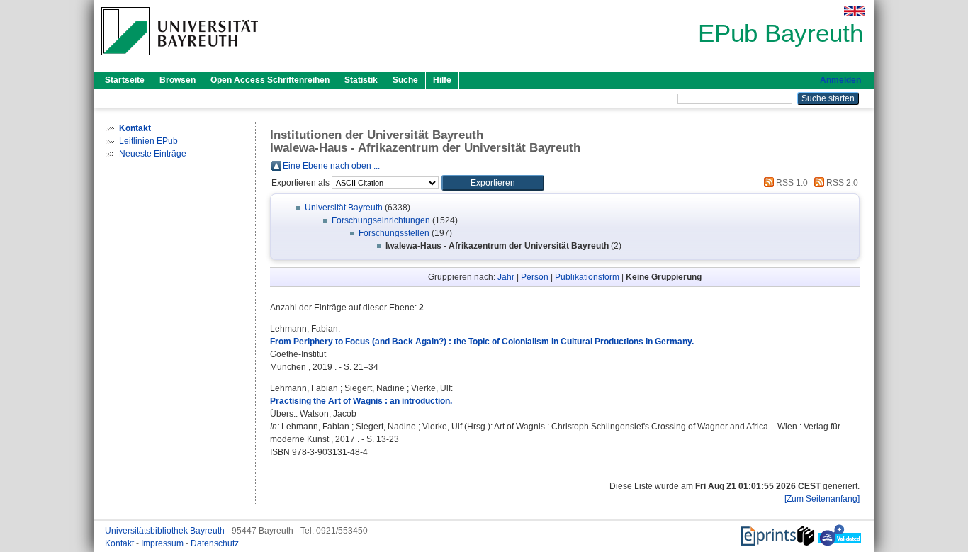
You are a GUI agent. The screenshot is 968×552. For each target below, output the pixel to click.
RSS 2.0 (841, 183)
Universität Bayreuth (344, 208)
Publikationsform (587, 277)
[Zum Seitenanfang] (822, 499)
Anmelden (840, 80)
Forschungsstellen (394, 233)
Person (534, 277)
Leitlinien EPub (148, 141)
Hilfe (442, 80)
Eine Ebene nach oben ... (331, 166)
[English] (854, 11)
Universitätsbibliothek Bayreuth (166, 531)
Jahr (505, 277)
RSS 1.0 (791, 183)
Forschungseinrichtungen (381, 220)
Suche (405, 80)
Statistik (361, 80)
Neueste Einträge (152, 154)
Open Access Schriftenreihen (270, 80)
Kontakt (120, 543)
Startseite (125, 80)
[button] (492, 183)
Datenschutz (215, 543)
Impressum (163, 543)
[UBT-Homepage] (179, 59)
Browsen (177, 80)
